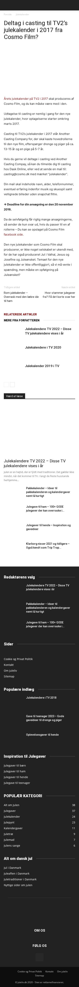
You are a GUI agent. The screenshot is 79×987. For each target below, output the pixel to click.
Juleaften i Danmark (16, 873)
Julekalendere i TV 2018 (41, 697)
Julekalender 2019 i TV (42, 366)
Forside (8, 14)
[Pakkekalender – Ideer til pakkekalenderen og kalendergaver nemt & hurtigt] (13, 492)
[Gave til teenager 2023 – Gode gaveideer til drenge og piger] (13, 720)
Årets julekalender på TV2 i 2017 (26, 98)
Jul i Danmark (12, 868)
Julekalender (22, 14)
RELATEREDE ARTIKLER (20, 314)
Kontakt (9, 665)
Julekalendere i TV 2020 (43, 347)
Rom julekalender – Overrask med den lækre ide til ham (21, 297)
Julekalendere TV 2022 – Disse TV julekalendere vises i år (35, 463)
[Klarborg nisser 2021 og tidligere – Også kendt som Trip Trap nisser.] (10, 548)
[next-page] (12, 384)
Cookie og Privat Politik (18, 659)
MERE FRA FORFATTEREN (22, 320)
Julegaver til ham (15, 771)
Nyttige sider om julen (18, 885)
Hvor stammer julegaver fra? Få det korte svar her (59, 295)
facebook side (13, 234)
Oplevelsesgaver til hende (42, 734)
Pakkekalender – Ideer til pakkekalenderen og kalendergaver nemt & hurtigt (48, 492)
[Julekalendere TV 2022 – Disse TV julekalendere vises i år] (13, 333)
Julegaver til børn (15, 765)
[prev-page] (6, 384)
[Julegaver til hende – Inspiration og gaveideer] (13, 529)
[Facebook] (39, 957)
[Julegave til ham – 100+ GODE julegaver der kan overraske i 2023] (13, 511)
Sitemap (9, 676)
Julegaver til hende (16, 777)
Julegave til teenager (17, 783)
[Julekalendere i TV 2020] (13, 352)
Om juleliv (10, 670)
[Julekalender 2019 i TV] (13, 370)
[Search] (73, 5)
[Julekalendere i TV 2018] (13, 702)
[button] (6, 5)
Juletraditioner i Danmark (20, 879)
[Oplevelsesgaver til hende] (13, 739)
